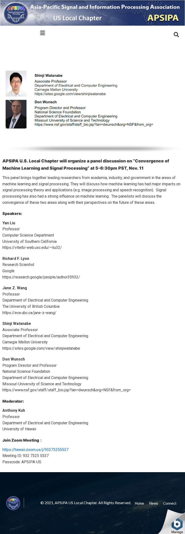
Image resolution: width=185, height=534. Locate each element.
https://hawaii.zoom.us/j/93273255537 (35, 449)
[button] (10, 99)
